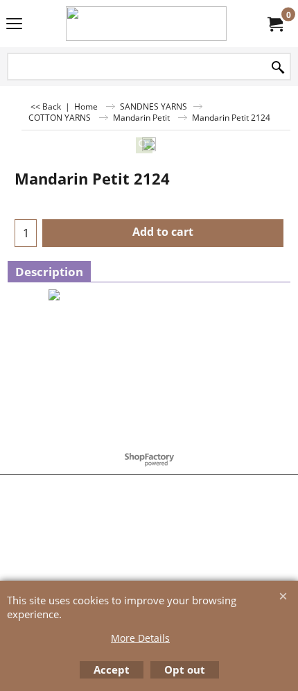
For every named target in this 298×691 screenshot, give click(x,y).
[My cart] (274, 23)
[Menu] (14, 25)
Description (49, 272)
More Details (140, 638)
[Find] (278, 67)
